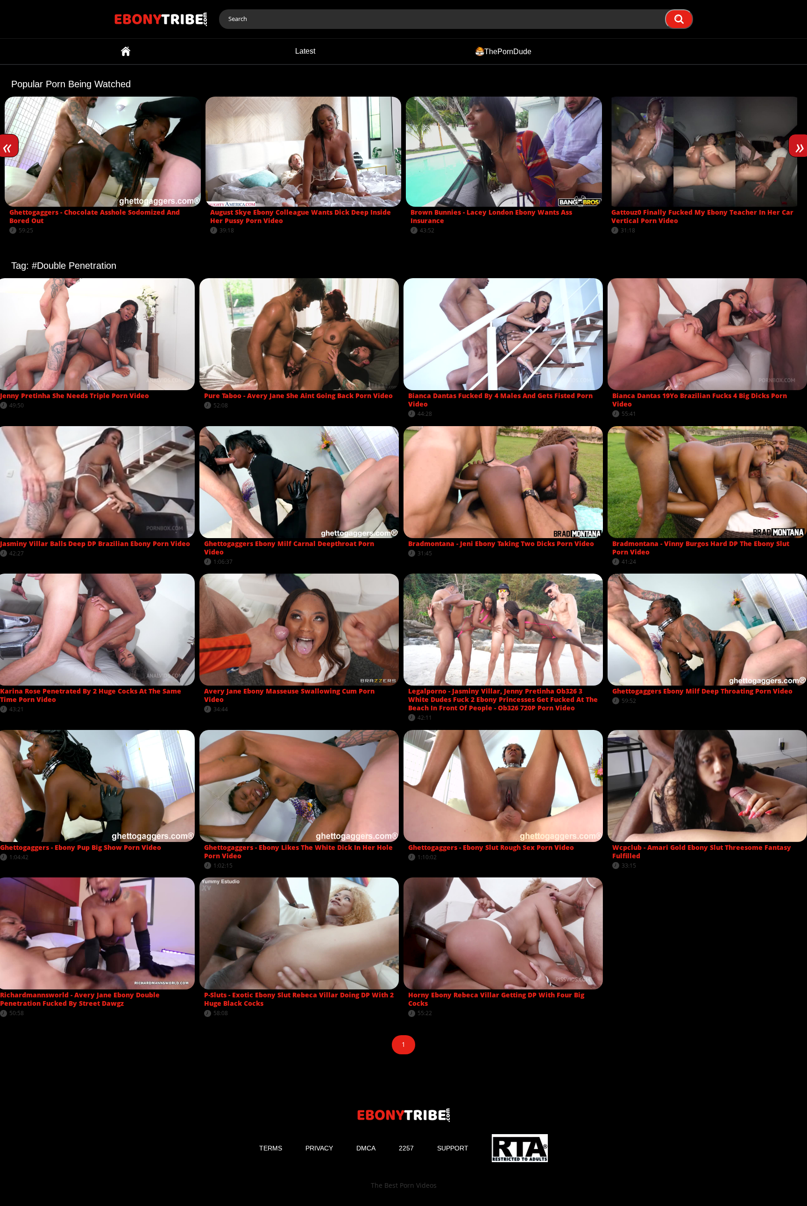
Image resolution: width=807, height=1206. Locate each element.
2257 (406, 1148)
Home (125, 51)
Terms (270, 1148)
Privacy (319, 1148)
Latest (305, 51)
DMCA (365, 1148)
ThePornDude (507, 51)
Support (452, 1148)
